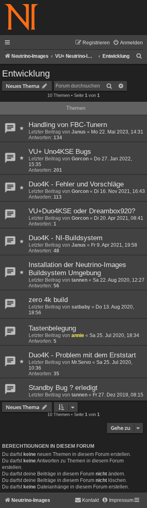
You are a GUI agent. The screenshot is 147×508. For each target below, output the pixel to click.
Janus (78, 132)
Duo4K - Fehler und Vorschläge (76, 184)
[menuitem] (128, 42)
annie (77, 335)
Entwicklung (26, 73)
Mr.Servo (81, 362)
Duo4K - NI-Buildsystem (65, 238)
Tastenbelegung (52, 328)
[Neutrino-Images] (21, 17)
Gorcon (80, 159)
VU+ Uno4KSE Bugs (60, 151)
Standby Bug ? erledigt (63, 388)
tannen (79, 280)
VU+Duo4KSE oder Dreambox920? (82, 211)
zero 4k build (48, 300)
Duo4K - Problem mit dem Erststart (82, 355)
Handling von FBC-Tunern (68, 125)
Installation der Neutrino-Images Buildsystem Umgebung (77, 269)
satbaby (80, 307)
